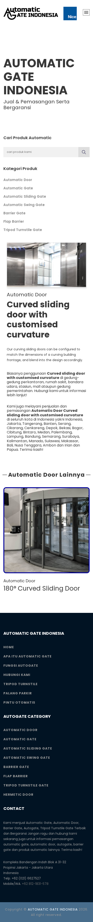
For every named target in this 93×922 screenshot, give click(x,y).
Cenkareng (34, 427)
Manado (36, 441)
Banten (50, 423)
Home (8, 647)
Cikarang (15, 427)
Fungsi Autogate (20, 665)
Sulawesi (52, 441)
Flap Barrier (13, 221)
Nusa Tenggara (27, 445)
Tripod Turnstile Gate (22, 229)
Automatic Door (17, 179)
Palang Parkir (17, 693)
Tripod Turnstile (20, 684)
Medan (43, 432)
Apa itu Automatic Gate (27, 656)
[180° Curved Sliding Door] (46, 530)
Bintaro (29, 432)
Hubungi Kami (16, 675)
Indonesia (73, 419)
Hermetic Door (18, 794)
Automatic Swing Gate (24, 204)
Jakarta (14, 423)
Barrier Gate (14, 213)
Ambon (49, 445)
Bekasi (64, 427)
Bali (10, 445)
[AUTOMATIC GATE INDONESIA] (40, 13)
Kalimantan (17, 441)
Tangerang (32, 423)
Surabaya (70, 436)
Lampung (15, 436)
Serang (64, 423)
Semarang (51, 436)
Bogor (77, 427)
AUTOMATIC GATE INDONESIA (53, 909)
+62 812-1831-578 (35, 883)
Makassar (69, 441)
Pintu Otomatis (19, 702)
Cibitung (14, 432)
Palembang (61, 432)
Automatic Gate (18, 188)
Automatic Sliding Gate (24, 196)
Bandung (32, 436)
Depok (52, 427)
